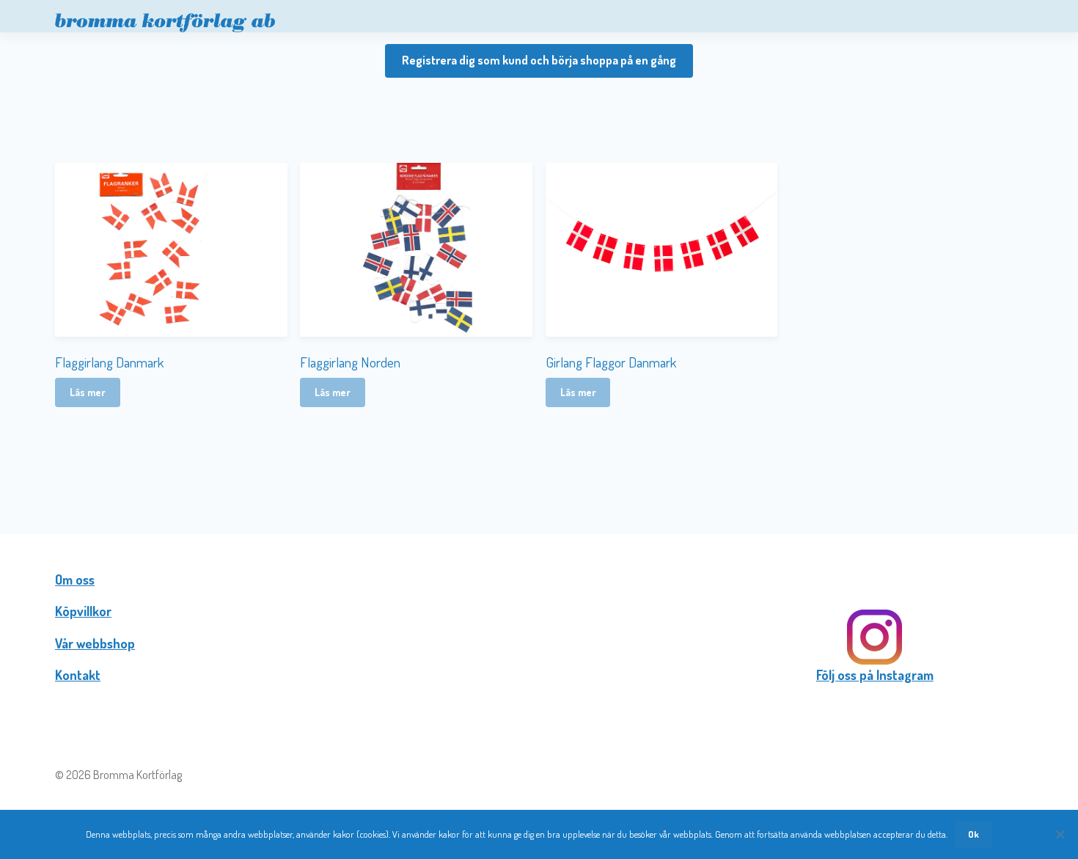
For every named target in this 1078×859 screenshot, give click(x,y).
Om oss (75, 579)
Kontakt (77, 675)
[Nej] (1059, 834)
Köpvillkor (83, 611)
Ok (973, 834)
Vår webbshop (95, 643)
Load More (539, 456)
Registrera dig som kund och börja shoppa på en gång (539, 60)
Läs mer (88, 392)
